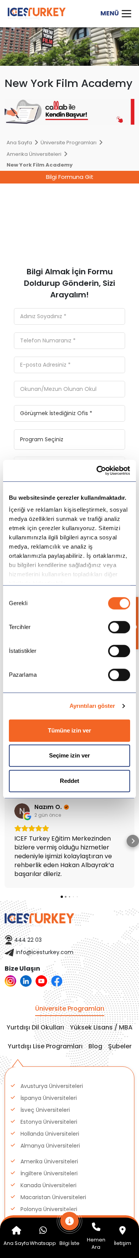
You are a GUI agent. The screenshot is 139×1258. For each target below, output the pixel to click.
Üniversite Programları (69, 142)
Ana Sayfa (19, 142)
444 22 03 (28, 940)
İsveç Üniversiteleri (45, 1110)
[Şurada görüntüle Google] (22, 811)
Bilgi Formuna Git (69, 177)
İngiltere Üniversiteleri (49, 1173)
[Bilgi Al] (69, 1225)
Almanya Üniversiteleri (50, 1146)
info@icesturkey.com (44, 952)
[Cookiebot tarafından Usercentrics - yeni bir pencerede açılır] (98, 470)
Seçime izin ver (69, 755)
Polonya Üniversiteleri (48, 1209)
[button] (6, 841)
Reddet (69, 780)
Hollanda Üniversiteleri (49, 1134)
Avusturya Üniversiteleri (51, 1086)
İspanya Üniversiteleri (48, 1098)
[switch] (119, 627)
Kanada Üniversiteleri (48, 1185)
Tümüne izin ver (69, 730)
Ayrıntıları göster (92, 705)
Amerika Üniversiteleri (34, 154)
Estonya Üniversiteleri (48, 1122)
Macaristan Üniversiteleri (53, 1197)
